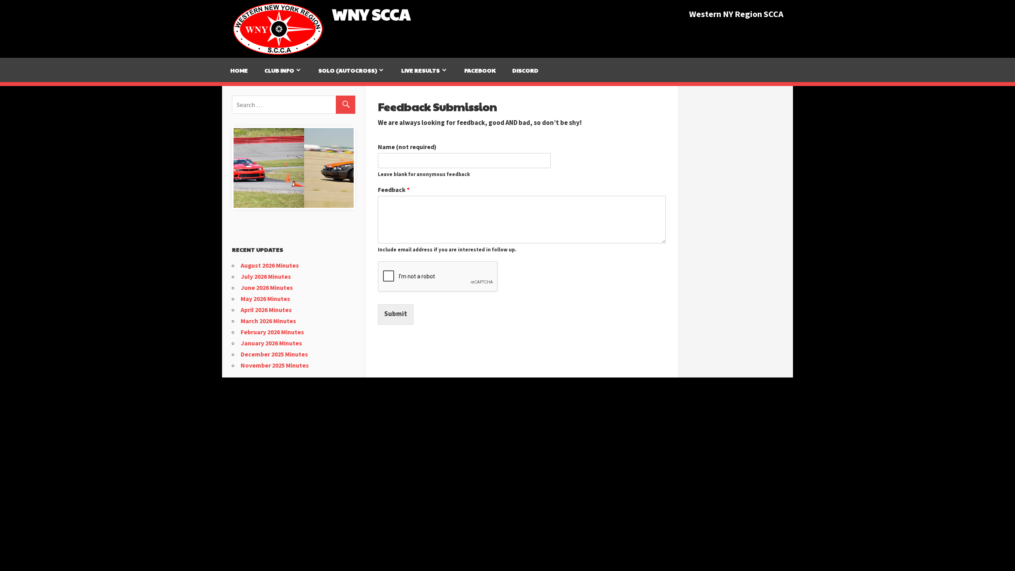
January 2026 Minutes (271, 343)
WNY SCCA (371, 13)
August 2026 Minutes (270, 265)
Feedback (394, 190)
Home (239, 70)
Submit (395, 314)
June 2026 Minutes (267, 288)
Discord (525, 70)
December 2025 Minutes (274, 354)
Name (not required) (407, 147)
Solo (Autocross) (347, 70)
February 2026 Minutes (272, 332)
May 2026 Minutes (265, 299)
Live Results (420, 70)
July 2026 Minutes (266, 276)
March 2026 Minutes (268, 321)
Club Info (279, 70)
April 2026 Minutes (266, 310)
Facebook (480, 70)
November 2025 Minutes (275, 365)
